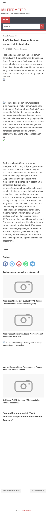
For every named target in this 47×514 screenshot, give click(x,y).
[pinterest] (19, 264)
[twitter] (12, 264)
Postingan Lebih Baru (11, 491)
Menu (5, 20)
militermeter (13, 10)
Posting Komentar (20, 49)
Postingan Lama (38, 491)
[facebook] (5, 264)
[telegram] (32, 264)
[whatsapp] (25, 264)
